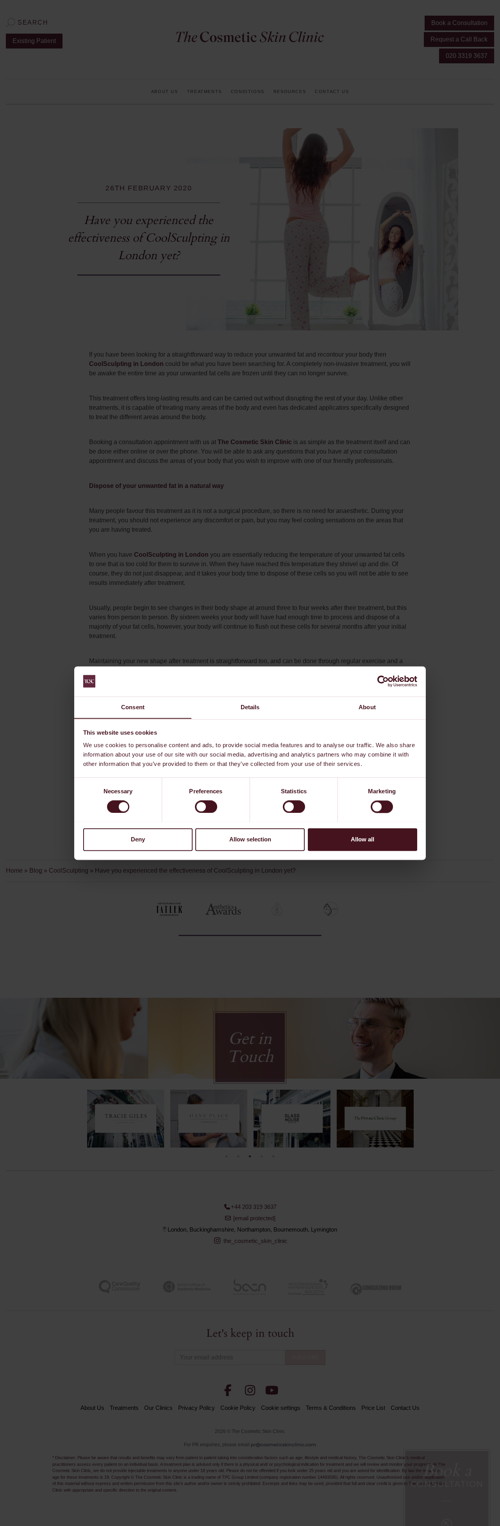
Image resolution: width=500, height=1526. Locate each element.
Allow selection (250, 839)
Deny (138, 839)
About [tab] (367, 707)
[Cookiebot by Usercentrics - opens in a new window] (383, 681)
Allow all (362, 839)
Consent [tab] (133, 707)
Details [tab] (250, 707)
